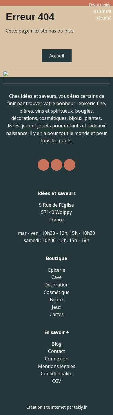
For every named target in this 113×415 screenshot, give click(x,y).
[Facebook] (56, 165)
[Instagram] (43, 165)
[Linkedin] (69, 165)
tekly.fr (80, 407)
